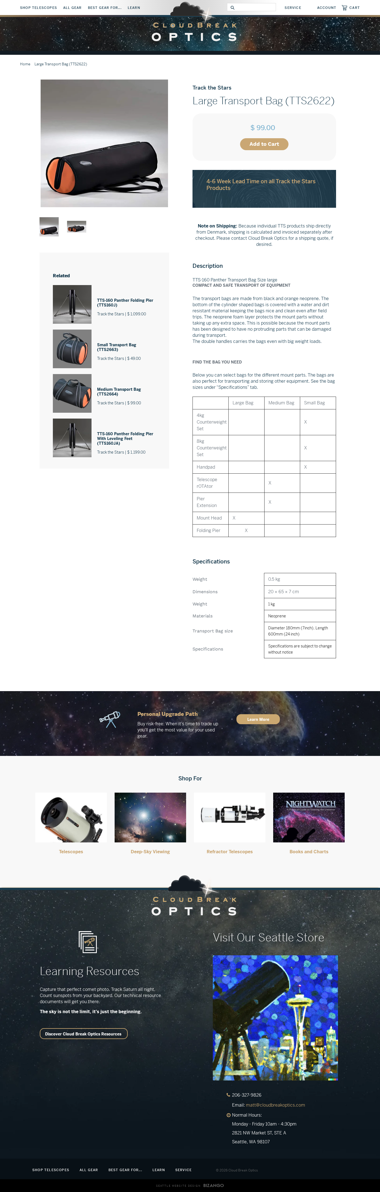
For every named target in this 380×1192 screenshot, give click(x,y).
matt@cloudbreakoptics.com (275, 1105)
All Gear (72, 8)
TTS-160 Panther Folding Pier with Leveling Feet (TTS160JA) (125, 438)
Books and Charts (309, 852)
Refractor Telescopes (230, 852)
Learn (134, 8)
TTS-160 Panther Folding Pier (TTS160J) (125, 303)
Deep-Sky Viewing (150, 852)
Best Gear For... (105, 8)
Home (25, 64)
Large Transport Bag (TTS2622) (60, 64)
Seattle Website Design (178, 1186)
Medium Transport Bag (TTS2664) (119, 392)
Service (293, 8)
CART (354, 7)
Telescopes (71, 852)
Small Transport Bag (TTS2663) (116, 347)
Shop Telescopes (38, 8)
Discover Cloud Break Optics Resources (83, 1034)
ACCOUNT (326, 8)
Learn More (258, 719)
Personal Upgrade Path (167, 714)
